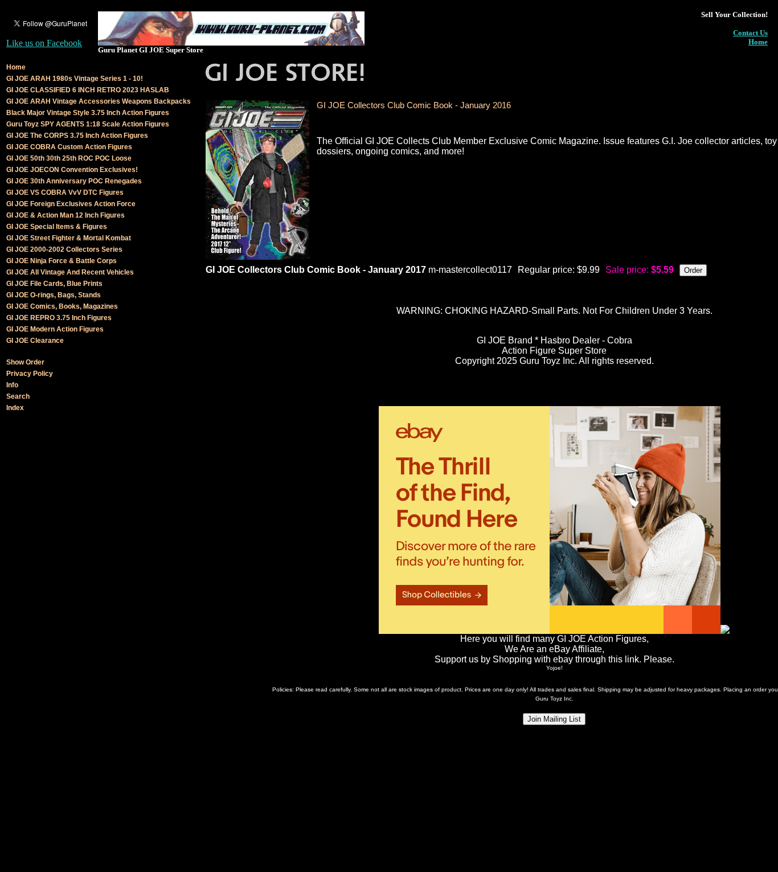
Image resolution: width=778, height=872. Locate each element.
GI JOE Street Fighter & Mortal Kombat (68, 238)
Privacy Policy (29, 374)
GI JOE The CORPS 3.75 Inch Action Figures (77, 136)
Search (18, 396)
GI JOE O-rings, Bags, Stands (53, 295)
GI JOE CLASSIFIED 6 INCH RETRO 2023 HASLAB (87, 90)
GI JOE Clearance (35, 341)
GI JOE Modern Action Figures (55, 329)
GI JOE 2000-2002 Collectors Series (64, 249)
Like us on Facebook (44, 43)
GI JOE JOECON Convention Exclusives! (72, 170)
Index (15, 408)
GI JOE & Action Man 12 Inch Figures (65, 215)
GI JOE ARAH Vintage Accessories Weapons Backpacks (98, 101)
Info (12, 385)
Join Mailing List (554, 719)
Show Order (25, 362)
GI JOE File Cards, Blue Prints (54, 284)
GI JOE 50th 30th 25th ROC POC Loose (69, 158)
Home (758, 42)
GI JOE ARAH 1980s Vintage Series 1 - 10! (74, 79)
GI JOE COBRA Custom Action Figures (69, 147)
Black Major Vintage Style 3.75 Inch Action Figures (87, 113)
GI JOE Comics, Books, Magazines (62, 306)
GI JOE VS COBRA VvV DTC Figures (65, 192)
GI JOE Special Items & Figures (56, 227)
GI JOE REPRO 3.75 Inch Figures (59, 318)
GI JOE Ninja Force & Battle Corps (61, 261)
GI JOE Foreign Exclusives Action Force (71, 204)
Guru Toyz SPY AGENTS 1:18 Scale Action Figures (87, 124)
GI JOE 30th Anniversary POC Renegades (74, 181)
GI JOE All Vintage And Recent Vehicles (70, 272)
